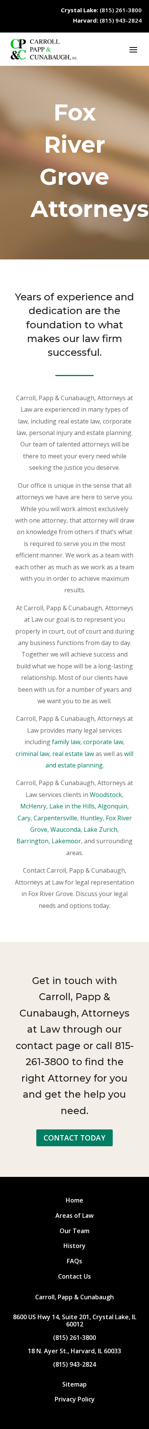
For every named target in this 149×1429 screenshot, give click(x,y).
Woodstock (106, 794)
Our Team (74, 1231)
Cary (24, 818)
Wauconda (65, 829)
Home (74, 1200)
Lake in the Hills (72, 806)
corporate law (103, 742)
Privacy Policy (75, 1399)
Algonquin (112, 806)
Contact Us (74, 1276)
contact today (74, 1138)
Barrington (32, 841)
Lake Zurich (100, 829)
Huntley (91, 818)
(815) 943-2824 (107, 20)
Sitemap (74, 1384)
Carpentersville (55, 818)
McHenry (33, 806)
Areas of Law (74, 1215)
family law (66, 742)
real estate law (73, 754)
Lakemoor (66, 841)
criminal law (32, 754)
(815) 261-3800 (101, 10)
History (74, 1246)
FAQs (74, 1261)
